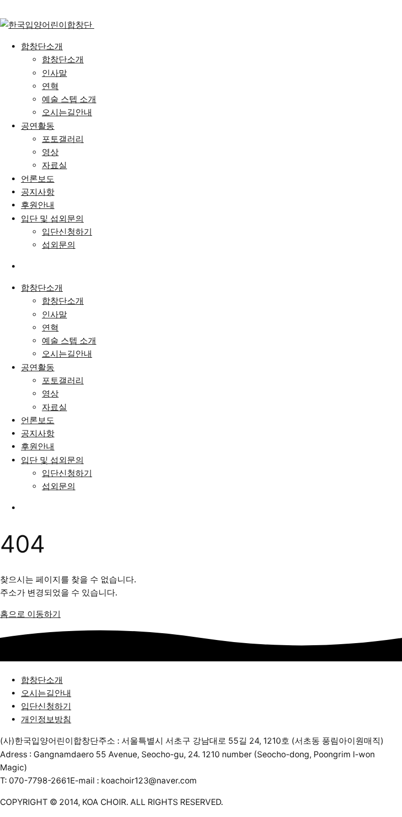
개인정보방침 (46, 719)
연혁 (50, 86)
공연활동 (37, 126)
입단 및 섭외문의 (52, 219)
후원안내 (37, 205)
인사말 (54, 73)
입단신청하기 (67, 232)
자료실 (54, 165)
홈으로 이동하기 (30, 614)
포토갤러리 (63, 139)
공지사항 (37, 192)
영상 (50, 152)
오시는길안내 (67, 112)
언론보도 (37, 179)
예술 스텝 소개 (69, 99)
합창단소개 (42, 46)
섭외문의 (58, 245)
